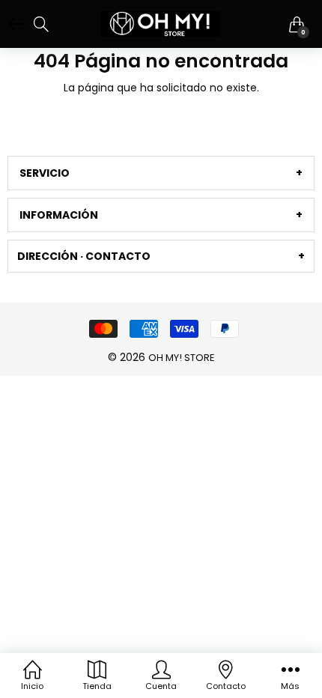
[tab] (161, 173)
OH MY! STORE (181, 357)
